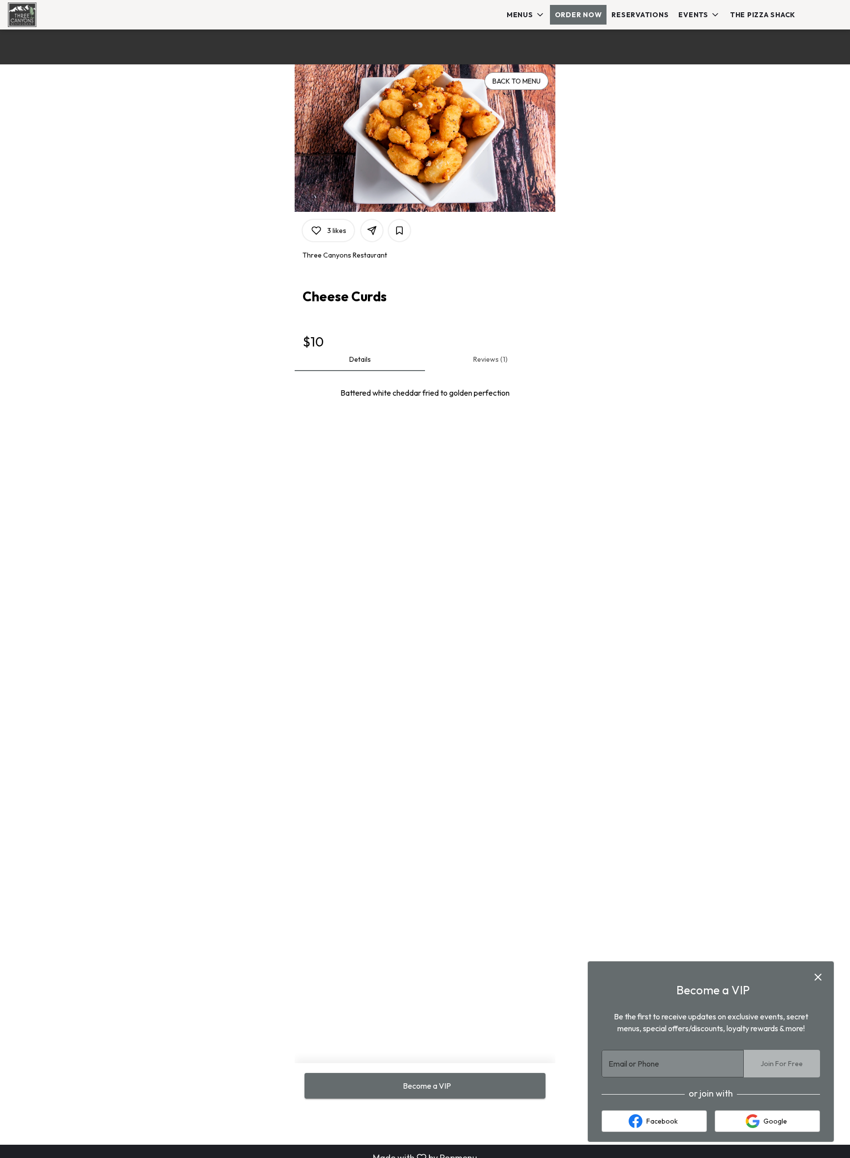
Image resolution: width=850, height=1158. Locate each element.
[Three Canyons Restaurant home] (52, 14)
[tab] (360, 359)
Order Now (578, 14)
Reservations (639, 14)
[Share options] (372, 230)
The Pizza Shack (762, 14)
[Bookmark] (399, 230)
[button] (526, 15)
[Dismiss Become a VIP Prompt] (818, 977)
